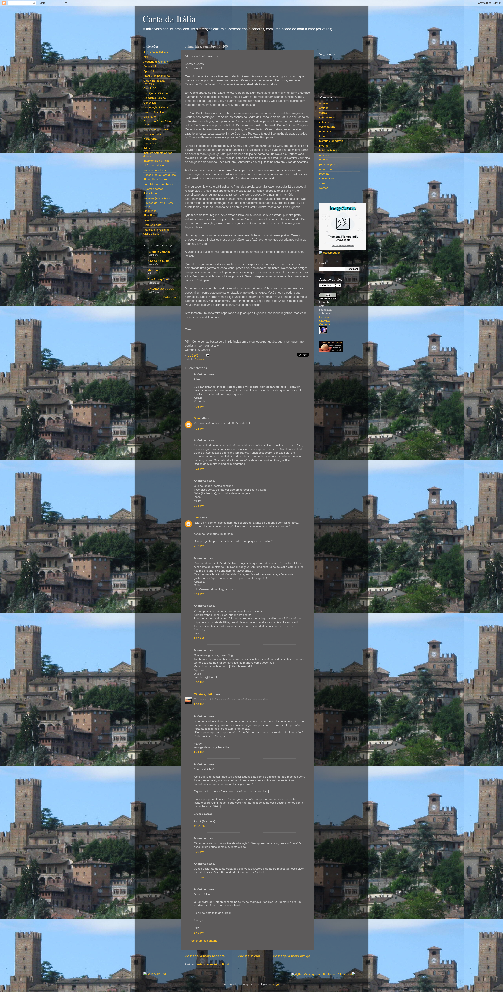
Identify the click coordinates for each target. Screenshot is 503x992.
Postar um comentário (203, 940)
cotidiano (324, 122)
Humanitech (150, 143)
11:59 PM (200, 826)
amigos (323, 107)
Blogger (276, 984)
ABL (146, 57)
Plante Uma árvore (155, 179)
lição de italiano (329, 150)
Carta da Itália (169, 18)
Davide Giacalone (154, 112)
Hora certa (150, 138)
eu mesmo (325, 131)
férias (322, 136)
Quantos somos (153, 188)
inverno (324, 145)
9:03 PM (199, 704)
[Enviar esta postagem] (206, 355)
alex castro (155, 270)
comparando (327, 117)
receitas (324, 173)
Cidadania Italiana (154, 97)
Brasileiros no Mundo (156, 75)
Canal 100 (149, 88)
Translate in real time (156, 229)
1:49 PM (199, 932)
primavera (325, 169)
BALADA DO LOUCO (161, 289)
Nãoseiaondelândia (155, 170)
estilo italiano (327, 126)
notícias (324, 155)
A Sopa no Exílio (159, 260)
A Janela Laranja (159, 251)
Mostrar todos (169, 297)
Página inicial (249, 956)
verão (322, 183)
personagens (327, 164)
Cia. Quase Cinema (155, 93)
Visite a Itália (151, 234)
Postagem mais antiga (291, 956)
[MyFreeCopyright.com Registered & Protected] (321, 974)
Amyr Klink (150, 66)
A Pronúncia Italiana (155, 52)
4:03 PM (199, 406)
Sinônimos (149, 210)
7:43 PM (199, 546)
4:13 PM (199, 428)
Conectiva (149, 102)
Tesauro (148, 220)
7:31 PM (199, 505)
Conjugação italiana (155, 107)
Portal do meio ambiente (158, 184)
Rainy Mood (150, 193)
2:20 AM (199, 638)
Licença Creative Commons (325, 321)
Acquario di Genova (155, 61)
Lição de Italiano (153, 165)
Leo (196, 517)
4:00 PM (199, 682)
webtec (323, 187)
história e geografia (331, 140)
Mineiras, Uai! (203, 694)
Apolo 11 (148, 71)
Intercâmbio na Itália (156, 160)
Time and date (152, 224)
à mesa (199, 359)
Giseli (197, 418)
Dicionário (149, 116)
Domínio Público (153, 134)
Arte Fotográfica (158, 279)
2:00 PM (199, 851)
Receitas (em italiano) (157, 198)
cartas (323, 112)
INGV (146, 148)
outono (323, 159)
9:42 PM (199, 752)
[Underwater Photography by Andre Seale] (330, 252)
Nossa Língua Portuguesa (159, 174)
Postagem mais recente (205, 956)
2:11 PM (199, 877)
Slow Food (150, 215)
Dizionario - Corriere (156, 129)
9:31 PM (199, 594)
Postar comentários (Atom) (212, 964)
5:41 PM (199, 469)
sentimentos (326, 178)
